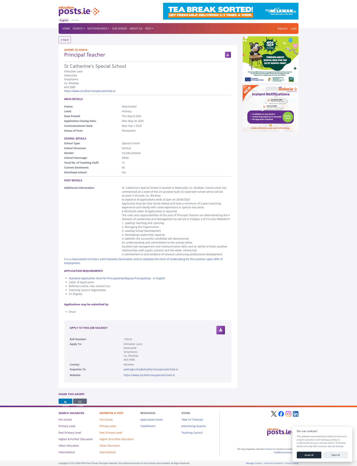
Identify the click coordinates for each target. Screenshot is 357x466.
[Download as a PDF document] (228, 55)
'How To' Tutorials (192, 419)
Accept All (309, 455)
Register (283, 28)
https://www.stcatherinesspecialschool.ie (89, 91)
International (67, 452)
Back (65, 40)
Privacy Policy (291, 463)
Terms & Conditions (273, 463)
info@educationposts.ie (286, 452)
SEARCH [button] (78, 28)
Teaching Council (192, 432)
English (64, 20)
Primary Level (67, 426)
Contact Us (270, 449)
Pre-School (65, 419)
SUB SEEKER (119, 28)
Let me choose (335, 446)
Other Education (69, 445)
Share (65, 401)
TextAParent (147, 426)
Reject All (335, 455)
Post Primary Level (70, 432)
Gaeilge (75, 20)
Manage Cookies (254, 463)
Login (293, 28)
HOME (66, 28)
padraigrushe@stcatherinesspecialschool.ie (151, 369)
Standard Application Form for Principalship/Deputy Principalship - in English (117, 278)
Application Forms (151, 419)
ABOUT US (136, 28)
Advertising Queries (193, 426)
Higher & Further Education (76, 439)
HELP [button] (148, 28)
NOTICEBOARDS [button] (97, 28)
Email (80, 401)
